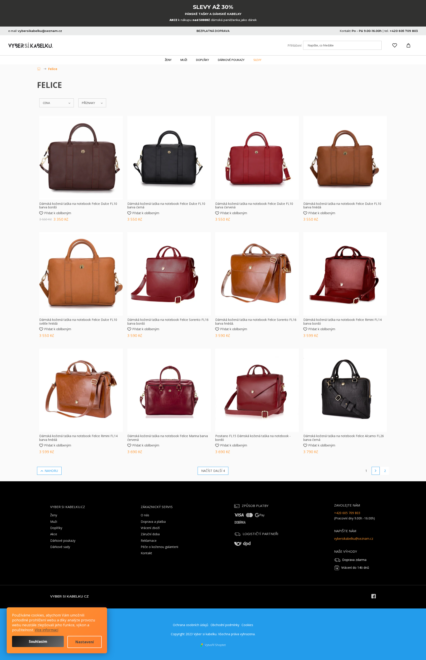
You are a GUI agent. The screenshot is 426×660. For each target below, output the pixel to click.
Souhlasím (38, 641)
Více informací (46, 629)
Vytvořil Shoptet (215, 645)
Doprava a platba (153, 521)
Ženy (53, 515)
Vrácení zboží (150, 528)
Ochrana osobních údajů (190, 625)
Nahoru (51, 471)
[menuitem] (168, 60)
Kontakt (146, 553)
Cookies (247, 625)
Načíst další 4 (213, 471)
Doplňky (56, 528)
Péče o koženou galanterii (159, 547)
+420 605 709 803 (347, 513)
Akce (53, 534)
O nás (145, 515)
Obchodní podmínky (225, 625)
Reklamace (149, 540)
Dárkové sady (60, 547)
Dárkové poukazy (62, 540)
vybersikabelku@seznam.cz (353, 538)
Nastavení (84, 641)
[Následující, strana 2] (376, 471)
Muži (53, 521)
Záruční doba (150, 534)
